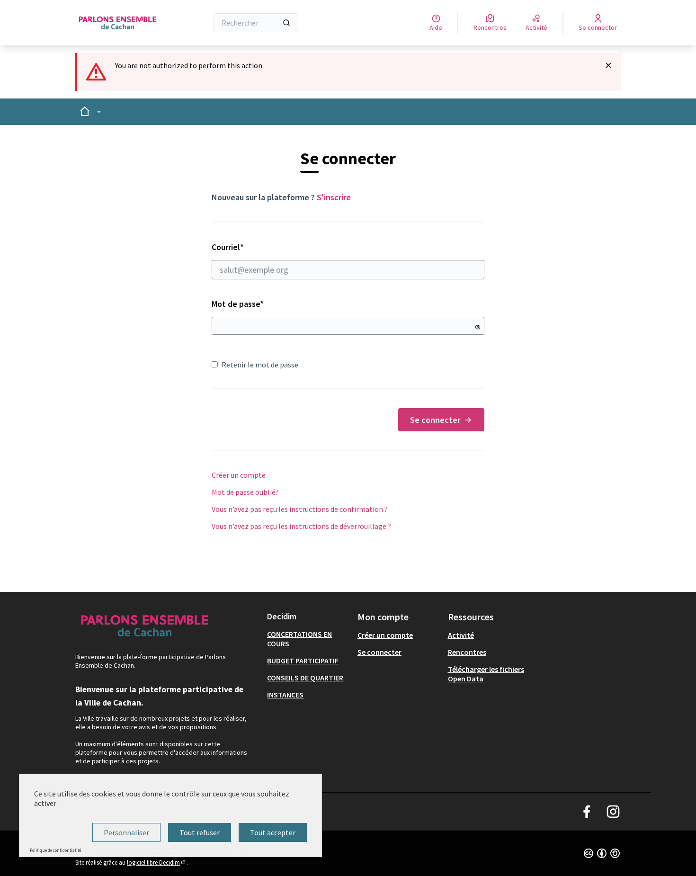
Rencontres (467, 652)
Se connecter (435, 419)
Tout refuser (199, 832)
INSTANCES (285, 694)
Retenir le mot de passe (260, 364)
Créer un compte (239, 475)
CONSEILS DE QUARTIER (305, 677)
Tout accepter (272, 832)
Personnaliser (126, 832)
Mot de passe (238, 303)
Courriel (261, 246)
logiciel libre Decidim (157, 862)
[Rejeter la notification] (608, 65)
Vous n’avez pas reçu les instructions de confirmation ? (300, 509)
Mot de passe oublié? (245, 492)
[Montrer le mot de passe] (478, 327)
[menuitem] (308, 638)
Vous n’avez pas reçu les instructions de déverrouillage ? (301, 526)
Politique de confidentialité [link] (55, 850)
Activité (461, 635)
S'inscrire (334, 197)
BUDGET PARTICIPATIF (303, 660)
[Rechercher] (286, 23)
